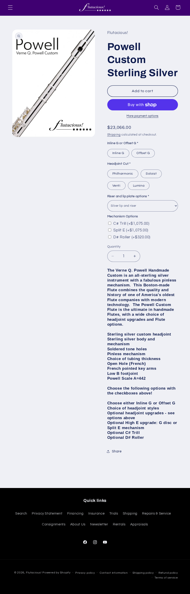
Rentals (119, 524)
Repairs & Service (156, 513)
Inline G (118, 153)
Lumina (139, 185)
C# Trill (131, 223)
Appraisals (139, 524)
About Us (78, 524)
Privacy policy (85, 573)
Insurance (96, 513)
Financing (75, 513)
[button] (10, 7)
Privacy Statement (47, 513)
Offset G (143, 153)
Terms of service (166, 577)
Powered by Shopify (56, 572)
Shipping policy (143, 573)
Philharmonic (122, 173)
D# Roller (131, 237)
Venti (116, 185)
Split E (130, 230)
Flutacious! (34, 572)
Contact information (114, 573)
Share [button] (117, 451)
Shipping (114, 134)
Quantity (114, 246)
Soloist (151, 173)
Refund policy (168, 573)
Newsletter (99, 524)
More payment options (142, 116)
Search (21, 513)
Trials (113, 513)
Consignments (54, 524)
